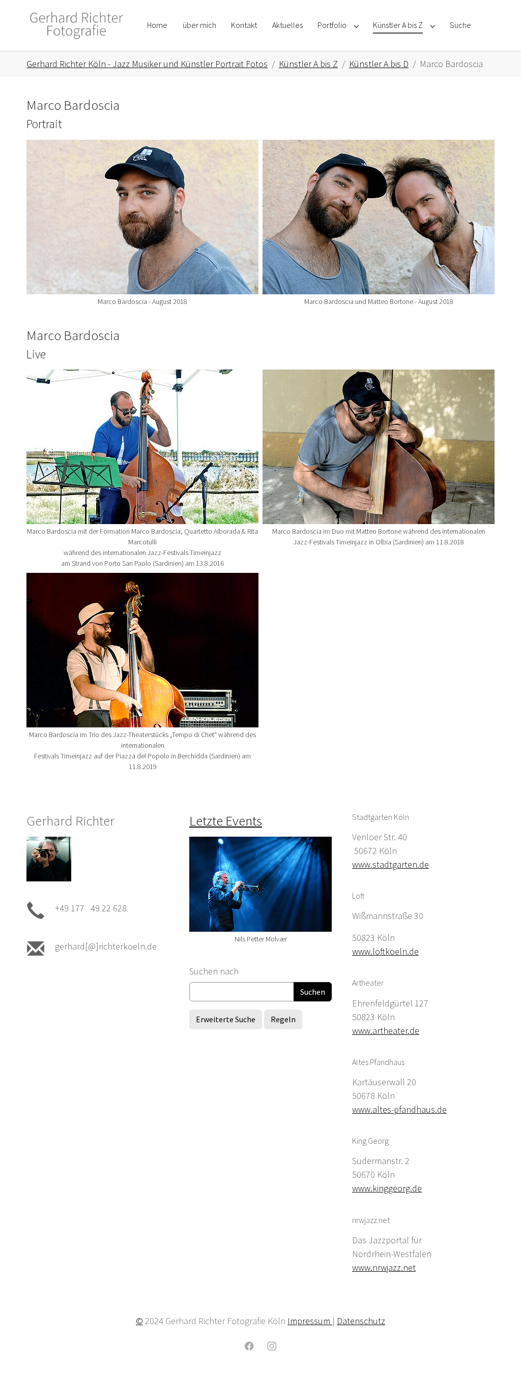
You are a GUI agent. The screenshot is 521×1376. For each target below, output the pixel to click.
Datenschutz (361, 1321)
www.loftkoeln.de (385, 951)
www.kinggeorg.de (387, 1188)
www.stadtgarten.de (390, 864)
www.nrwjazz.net (384, 1267)
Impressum (309, 1321)
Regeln (283, 1019)
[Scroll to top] (497, 1352)
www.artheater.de (385, 1030)
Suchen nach (214, 971)
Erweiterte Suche (225, 1019)
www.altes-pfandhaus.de (399, 1109)
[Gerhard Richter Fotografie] (76, 25)
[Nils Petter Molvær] (260, 884)
